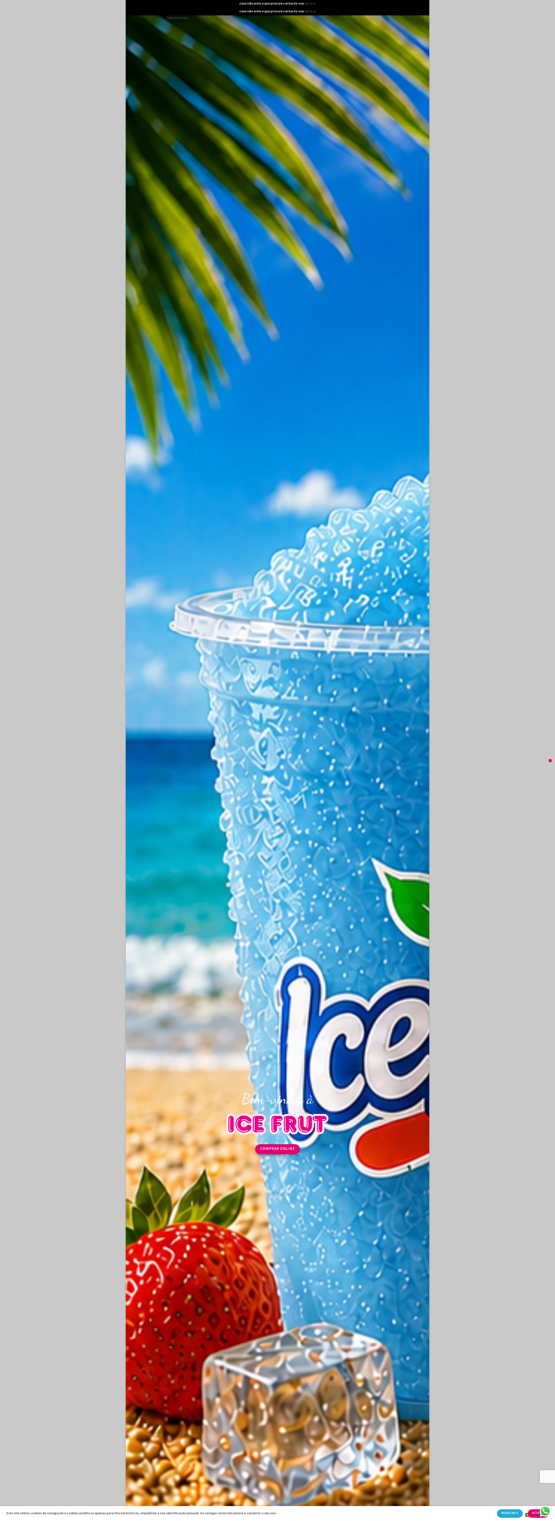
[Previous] (137, 776)
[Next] (418, 776)
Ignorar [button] (310, 3)
